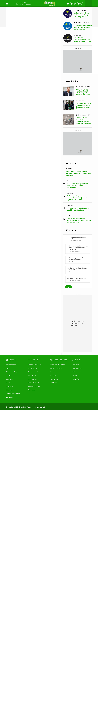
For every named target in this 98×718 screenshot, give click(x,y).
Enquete (71, 230)
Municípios (72, 81)
